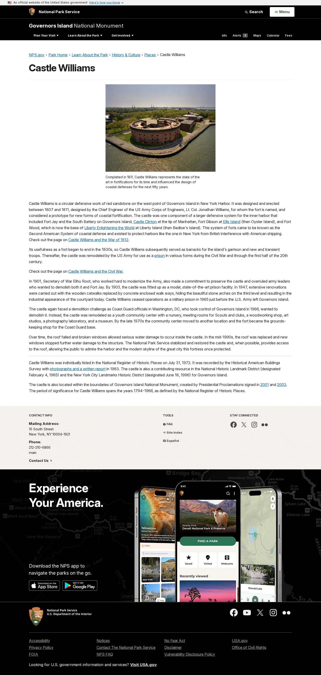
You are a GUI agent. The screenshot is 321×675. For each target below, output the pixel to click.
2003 (281, 384)
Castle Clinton (145, 221)
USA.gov (240, 640)
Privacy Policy (41, 647)
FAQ (169, 424)
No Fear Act (174, 640)
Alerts (239, 35)
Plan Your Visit (44, 35)
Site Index (174, 432)
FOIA (33, 654)
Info (224, 35)
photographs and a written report (78, 368)
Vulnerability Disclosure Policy (189, 654)
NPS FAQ (105, 654)
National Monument (76, 25)
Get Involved (121, 35)
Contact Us (39, 460)
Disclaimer (173, 647)
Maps (257, 35)
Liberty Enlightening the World (109, 227)
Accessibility (39, 640)
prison (159, 255)
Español (172, 441)
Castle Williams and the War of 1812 (98, 239)
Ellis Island (231, 221)
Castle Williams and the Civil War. (95, 271)
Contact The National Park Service (126, 647)
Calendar (273, 35)
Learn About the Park (83, 35)
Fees (288, 35)
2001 (264, 384)
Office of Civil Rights (249, 647)
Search (255, 11)
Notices (103, 640)
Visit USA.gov (143, 664)
